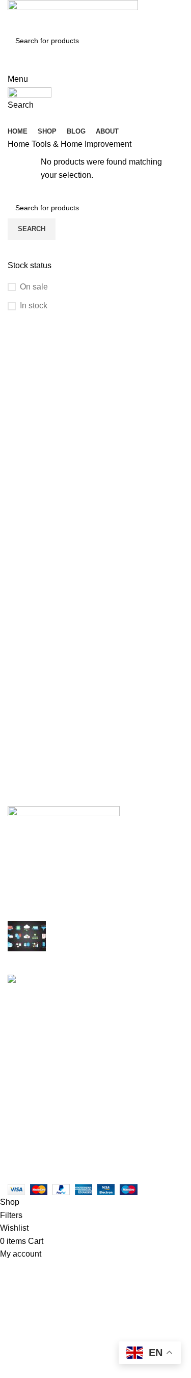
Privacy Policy (33, 1093)
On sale (34, 286)
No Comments (79, 953)
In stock (33, 305)
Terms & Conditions (43, 1112)
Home (20, 144)
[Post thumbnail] (27, 940)
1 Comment (122, 1030)
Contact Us (28, 1132)
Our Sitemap (30, 1150)
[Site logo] (73, 14)
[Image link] (64, 813)
